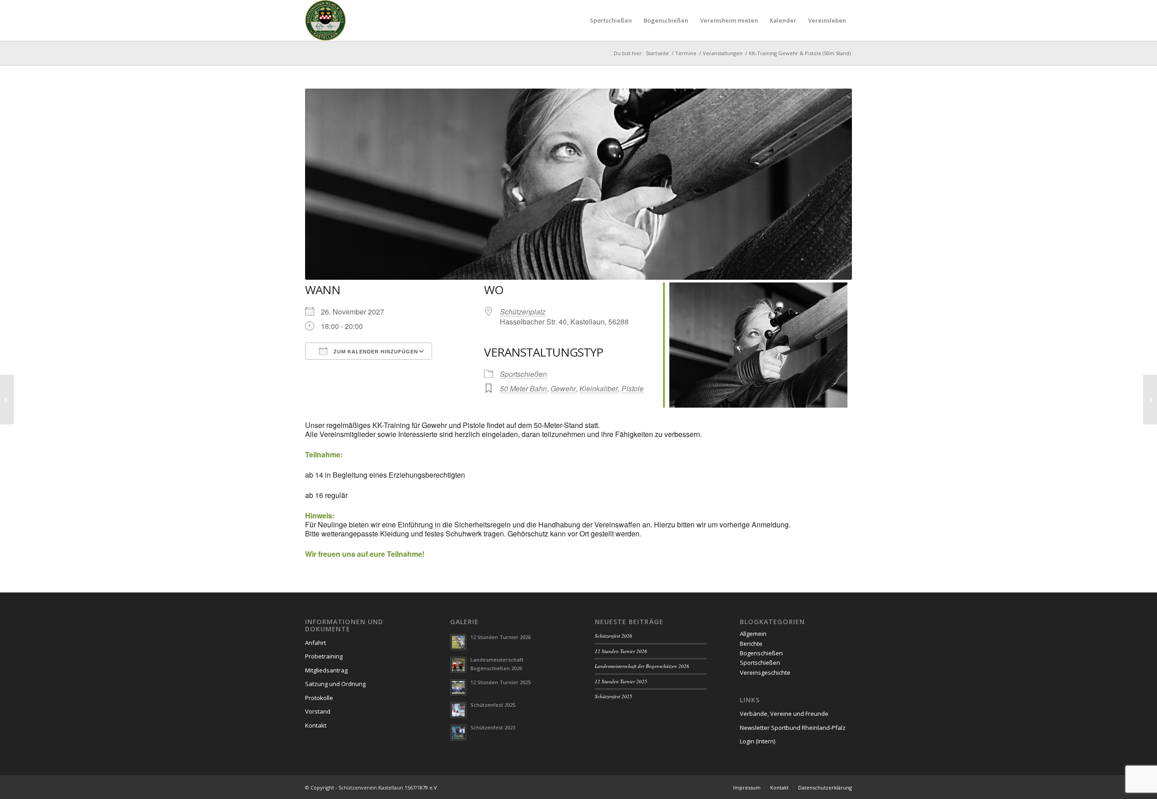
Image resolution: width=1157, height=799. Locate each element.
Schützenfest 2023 (492, 727)
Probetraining (324, 656)
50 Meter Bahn (523, 388)
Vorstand (317, 711)
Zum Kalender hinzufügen (375, 351)
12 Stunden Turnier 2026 (500, 637)
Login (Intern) (757, 741)
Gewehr (563, 388)
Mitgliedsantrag (326, 670)
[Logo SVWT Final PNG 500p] (325, 20)
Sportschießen (523, 374)
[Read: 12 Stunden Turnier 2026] (458, 642)
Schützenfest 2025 (492, 704)
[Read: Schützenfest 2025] (458, 710)
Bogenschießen (761, 653)
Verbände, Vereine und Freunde (784, 714)
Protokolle (319, 698)
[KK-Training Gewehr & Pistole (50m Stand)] (7, 399)
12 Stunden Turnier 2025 (500, 682)
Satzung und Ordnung (335, 684)
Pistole (632, 388)
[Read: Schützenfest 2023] (458, 732)
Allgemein (753, 634)
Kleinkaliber (598, 388)
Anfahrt (315, 643)
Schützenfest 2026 (613, 635)
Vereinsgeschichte (765, 672)
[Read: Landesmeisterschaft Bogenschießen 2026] (458, 665)
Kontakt (315, 725)
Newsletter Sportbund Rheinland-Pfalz (793, 728)
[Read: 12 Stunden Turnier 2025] (458, 687)
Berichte (751, 643)
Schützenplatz (523, 311)
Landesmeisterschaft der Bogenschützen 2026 (642, 666)
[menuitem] (611, 20)
